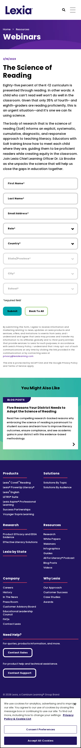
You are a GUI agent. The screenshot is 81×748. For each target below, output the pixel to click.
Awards (48, 602)
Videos (47, 567)
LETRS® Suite (10, 497)
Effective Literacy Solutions (20, 542)
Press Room (10, 602)
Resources (52, 525)
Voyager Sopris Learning (18, 514)
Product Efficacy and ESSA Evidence (20, 536)
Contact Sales (17, 652)
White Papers (52, 539)
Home (7, 29)
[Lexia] (19, 9)
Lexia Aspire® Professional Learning (19, 503)
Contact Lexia (12, 624)
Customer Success (55, 592)
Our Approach (52, 587)
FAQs (6, 619)
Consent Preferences (40, 729)
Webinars (49, 543)
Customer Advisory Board (19, 606)
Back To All (36, 311)
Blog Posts (50, 563)
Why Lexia (51, 578)
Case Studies (51, 597)
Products (10, 473)
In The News (10, 597)
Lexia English (11, 492)
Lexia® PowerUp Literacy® (18, 487)
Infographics (51, 548)
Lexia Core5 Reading (17, 482)
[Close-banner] (74, 704)
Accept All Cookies (40, 741)
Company (11, 578)
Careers (8, 587)
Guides (47, 553)
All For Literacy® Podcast (59, 558)
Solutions (51, 473)
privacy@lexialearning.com (18, 356)
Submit (12, 311)
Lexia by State (14, 552)
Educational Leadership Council (18, 613)
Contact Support (19, 673)
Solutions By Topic (55, 482)
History (7, 592)
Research (11, 525)
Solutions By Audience (57, 487)
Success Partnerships (16, 509)
